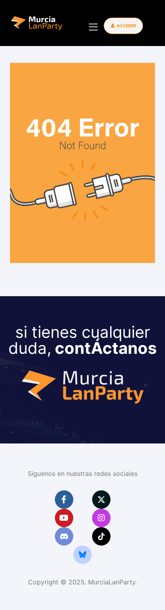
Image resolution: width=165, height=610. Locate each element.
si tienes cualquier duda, (82, 340)
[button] (123, 26)
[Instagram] (101, 518)
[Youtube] (64, 518)
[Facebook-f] (64, 499)
